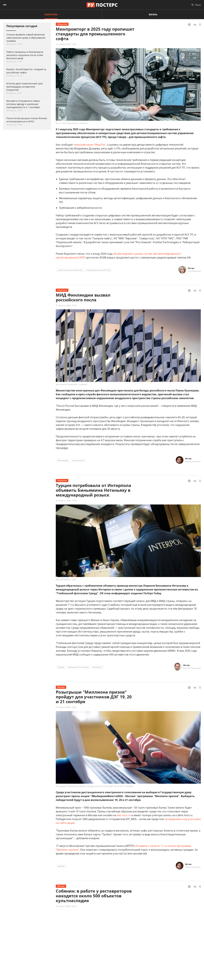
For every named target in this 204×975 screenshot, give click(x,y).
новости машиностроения (70, 270)
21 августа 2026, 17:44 (66, 305)
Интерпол (97, 667)
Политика (51, 14)
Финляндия (63, 460)
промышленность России (99, 270)
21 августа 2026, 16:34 (66, 906)
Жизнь (153, 14)
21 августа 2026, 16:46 (66, 707)
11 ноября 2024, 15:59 (66, 44)
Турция (60, 667)
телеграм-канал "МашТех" (90, 144)
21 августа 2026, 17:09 (66, 500)
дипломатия (78, 460)
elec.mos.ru (124, 815)
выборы (61, 866)
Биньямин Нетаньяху (78, 667)
